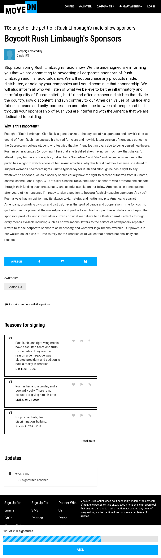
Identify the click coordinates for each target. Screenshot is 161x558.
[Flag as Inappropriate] (82, 341)
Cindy (21, 55)
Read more (88, 440)
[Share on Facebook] (39, 261)
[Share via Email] (62, 261)
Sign (80, 550)
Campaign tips (105, 6)
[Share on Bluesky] (85, 261)
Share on (16, 261)
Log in (151, 6)
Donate (69, 6)
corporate (15, 286)
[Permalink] (90, 341)
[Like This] (73, 341)
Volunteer (85, 6)
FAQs (8, 518)
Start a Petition (132, 6)
